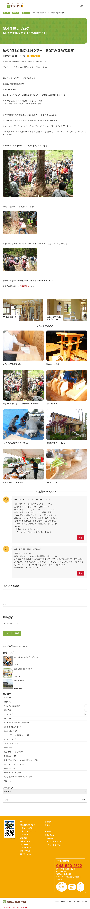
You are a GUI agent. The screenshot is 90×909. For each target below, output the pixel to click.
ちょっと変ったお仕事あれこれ (16, 735)
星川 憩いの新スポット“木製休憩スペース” (21, 760)
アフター (8, 697)
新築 (8, 710)
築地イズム (9, 768)
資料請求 (48, 831)
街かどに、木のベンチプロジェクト (18, 777)
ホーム (22, 822)
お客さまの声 (25, 841)
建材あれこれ (10, 756)
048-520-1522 (69, 866)
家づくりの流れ (27, 828)
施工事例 (23, 838)
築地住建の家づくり (27, 825)
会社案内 (48, 822)
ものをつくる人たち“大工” (15, 743)
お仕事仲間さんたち (12, 727)
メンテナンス (10, 739)
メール (80, 887)
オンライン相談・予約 (52, 845)
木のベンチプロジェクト (14, 764)
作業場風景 (9, 748)
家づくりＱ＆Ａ (26, 854)
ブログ (47, 828)
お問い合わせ (50, 835)
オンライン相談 (61, 887)
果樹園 (7, 702)
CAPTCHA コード (11, 623)
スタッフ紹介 (25, 851)
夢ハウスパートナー (29, 831)
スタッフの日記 (12, 706)
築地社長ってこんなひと (14, 773)
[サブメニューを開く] (85, 705)
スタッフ (17, 549)
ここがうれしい (11, 731)
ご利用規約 (49, 838)
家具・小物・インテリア (14, 752)
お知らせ (48, 825)
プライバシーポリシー (53, 841)
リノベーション (27, 847)
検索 (83, 799)
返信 (81, 538)
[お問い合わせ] (26, 907)
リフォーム (10, 714)
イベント (35, 56)
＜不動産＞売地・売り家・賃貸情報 (18, 722)
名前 (5, 604)
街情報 (7, 781)
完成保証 (25, 834)
